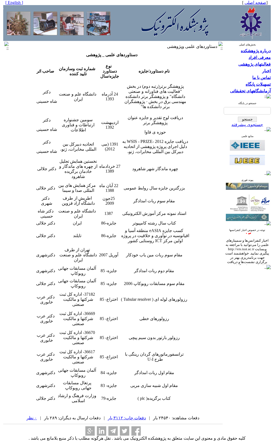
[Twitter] (124, 431)
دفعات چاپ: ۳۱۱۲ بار (127, 418)
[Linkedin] (101, 431)
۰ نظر (31, 418)
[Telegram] (113, 431)
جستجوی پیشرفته (247, 124)
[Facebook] (136, 431)
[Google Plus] (90, 431)
